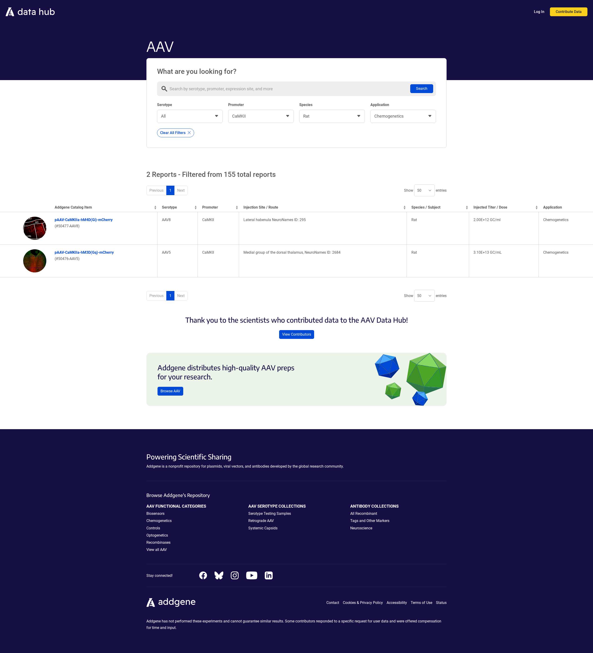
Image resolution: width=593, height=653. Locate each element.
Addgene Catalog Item (73, 207)
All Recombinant (363, 513)
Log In (539, 11)
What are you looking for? (197, 71)
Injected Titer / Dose (490, 207)
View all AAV (156, 549)
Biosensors (155, 513)
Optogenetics (157, 535)
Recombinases (158, 542)
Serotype (164, 105)
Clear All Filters (173, 133)
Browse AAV (170, 391)
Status (441, 602)
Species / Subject (425, 207)
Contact (332, 602)
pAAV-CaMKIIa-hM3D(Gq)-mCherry (84, 252)
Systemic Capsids (263, 528)
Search (421, 88)
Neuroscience (361, 528)
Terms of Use (421, 602)
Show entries (425, 190)
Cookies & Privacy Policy (363, 602)
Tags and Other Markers (369, 521)
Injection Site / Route (260, 207)
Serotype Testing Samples (269, 513)
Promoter (236, 105)
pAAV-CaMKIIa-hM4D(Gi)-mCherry (84, 220)
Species (305, 105)
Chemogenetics (159, 521)
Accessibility (397, 602)
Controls (153, 528)
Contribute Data (569, 11)
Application (379, 105)
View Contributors (296, 334)
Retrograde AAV (261, 521)
